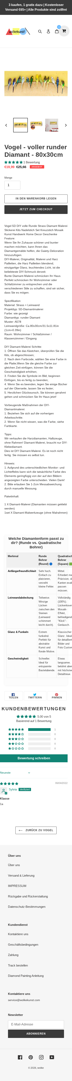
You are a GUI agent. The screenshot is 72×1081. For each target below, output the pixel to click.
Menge (8, 177)
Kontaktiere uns (18, 934)
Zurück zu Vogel (39, 830)
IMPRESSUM (17, 886)
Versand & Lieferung (21, 875)
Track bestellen (18, 965)
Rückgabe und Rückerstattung (28, 896)
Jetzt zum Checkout (36, 209)
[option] (20, 125)
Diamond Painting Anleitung (26, 975)
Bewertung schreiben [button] (34, 758)
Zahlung (13, 955)
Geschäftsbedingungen (23, 944)
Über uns (14, 865)
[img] (9, 783)
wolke (40, 1068)
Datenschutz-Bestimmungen (26, 906)
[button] (13, 162)
